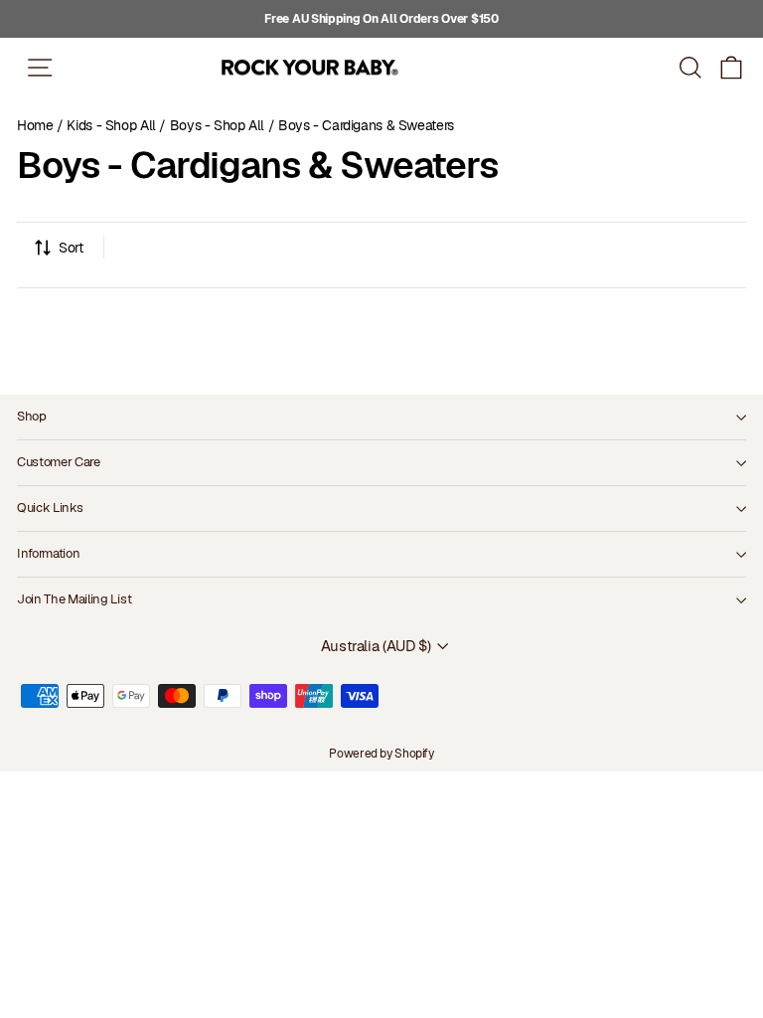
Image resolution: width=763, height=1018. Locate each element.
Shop (32, 416)
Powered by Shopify (381, 754)
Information (48, 553)
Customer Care (58, 461)
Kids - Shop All (111, 125)
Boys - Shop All (217, 125)
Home (35, 125)
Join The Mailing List (74, 599)
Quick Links (49, 507)
